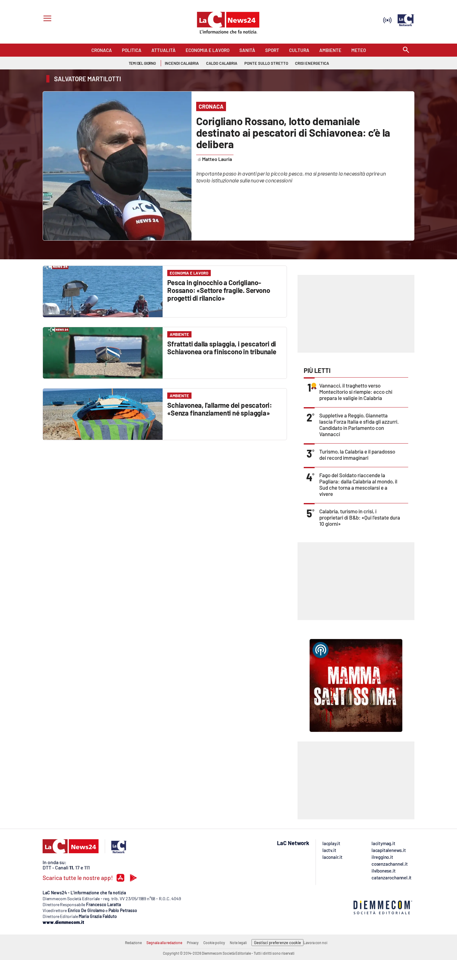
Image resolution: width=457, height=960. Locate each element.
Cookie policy (214, 942)
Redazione (133, 942)
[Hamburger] (46, 19)
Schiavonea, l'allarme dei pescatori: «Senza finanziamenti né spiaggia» (219, 409)
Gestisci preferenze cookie (277, 942)
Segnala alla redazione (164, 942)
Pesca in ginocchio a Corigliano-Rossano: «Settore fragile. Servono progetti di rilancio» (218, 290)
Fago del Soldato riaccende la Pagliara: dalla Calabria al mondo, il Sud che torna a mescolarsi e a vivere (358, 484)
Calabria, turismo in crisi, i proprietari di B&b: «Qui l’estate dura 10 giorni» (359, 517)
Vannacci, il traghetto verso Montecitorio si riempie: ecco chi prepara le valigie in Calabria (355, 391)
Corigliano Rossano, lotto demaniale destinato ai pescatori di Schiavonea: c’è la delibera (293, 132)
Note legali (238, 942)
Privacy (193, 942)
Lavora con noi (315, 942)
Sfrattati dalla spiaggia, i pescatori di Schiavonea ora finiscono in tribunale (221, 347)
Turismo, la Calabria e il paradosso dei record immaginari (357, 454)
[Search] (406, 50)
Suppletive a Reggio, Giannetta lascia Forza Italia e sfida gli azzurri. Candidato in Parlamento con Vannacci (359, 424)
